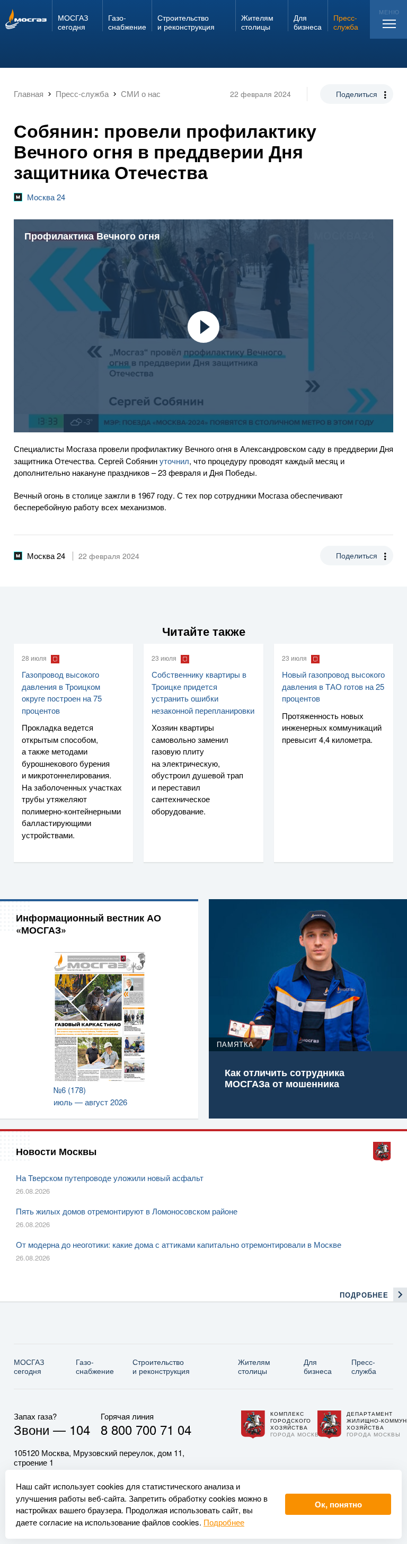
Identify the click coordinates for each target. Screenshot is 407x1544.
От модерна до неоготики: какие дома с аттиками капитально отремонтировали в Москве (178, 1244)
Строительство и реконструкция (161, 1366)
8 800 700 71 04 (146, 1429)
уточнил (174, 460)
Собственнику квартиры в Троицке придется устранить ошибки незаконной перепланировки (203, 692)
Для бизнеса (318, 1366)
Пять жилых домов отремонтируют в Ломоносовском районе (126, 1211)
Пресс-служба (363, 1366)
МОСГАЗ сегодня (29, 1366)
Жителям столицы (254, 1366)
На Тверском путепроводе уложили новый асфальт (110, 1177)
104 (79, 1429)
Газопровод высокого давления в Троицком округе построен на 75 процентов (62, 692)
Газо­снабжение (95, 1366)
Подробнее (224, 1522)
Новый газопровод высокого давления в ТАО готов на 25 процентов (333, 686)
